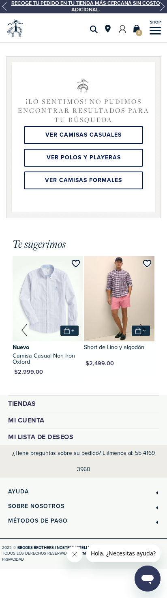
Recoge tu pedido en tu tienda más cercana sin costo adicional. (85, 6)
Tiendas (22, 404)
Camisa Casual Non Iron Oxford (44, 358)
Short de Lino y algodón (114, 347)
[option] (83, 6)
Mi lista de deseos (40, 437)
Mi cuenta (26, 420)
